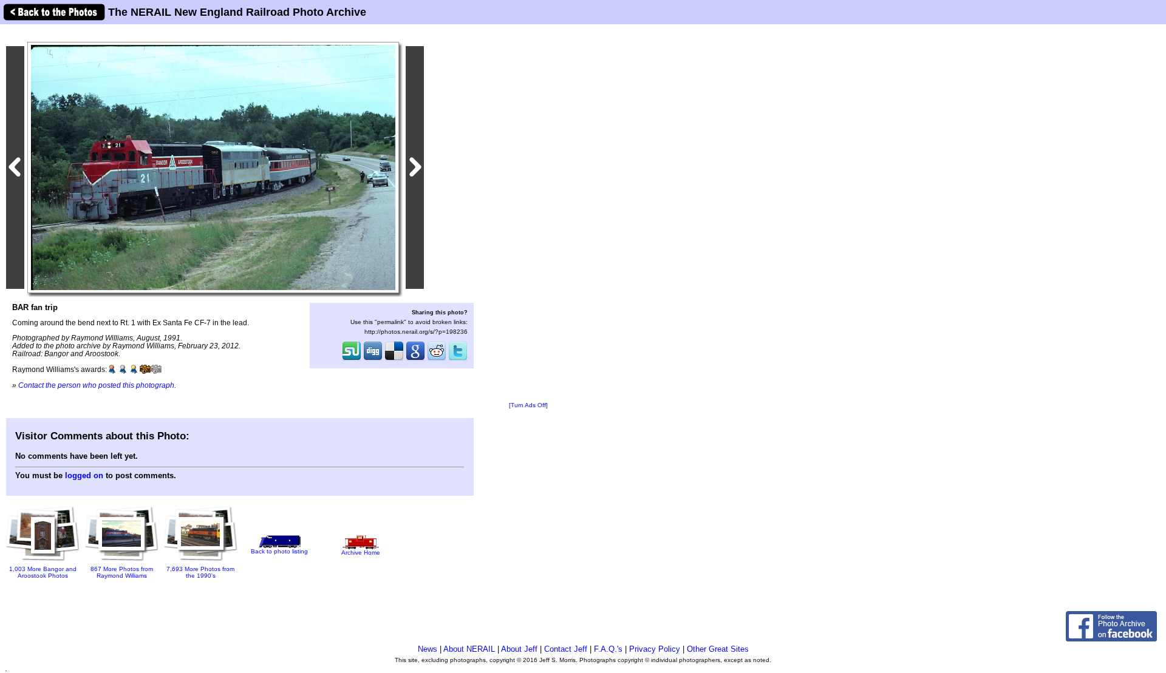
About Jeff (519, 649)
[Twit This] (458, 359)
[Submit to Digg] (373, 359)
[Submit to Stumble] (351, 359)
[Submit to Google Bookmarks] (415, 359)
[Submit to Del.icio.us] (394, 359)
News (427, 649)
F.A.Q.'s (608, 649)
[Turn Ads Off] (528, 405)
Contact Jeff (565, 649)
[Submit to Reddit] (436, 359)
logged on (84, 475)
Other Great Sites (718, 649)
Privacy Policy (654, 649)
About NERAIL (469, 649)
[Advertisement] (528, 214)
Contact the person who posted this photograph (96, 385)
